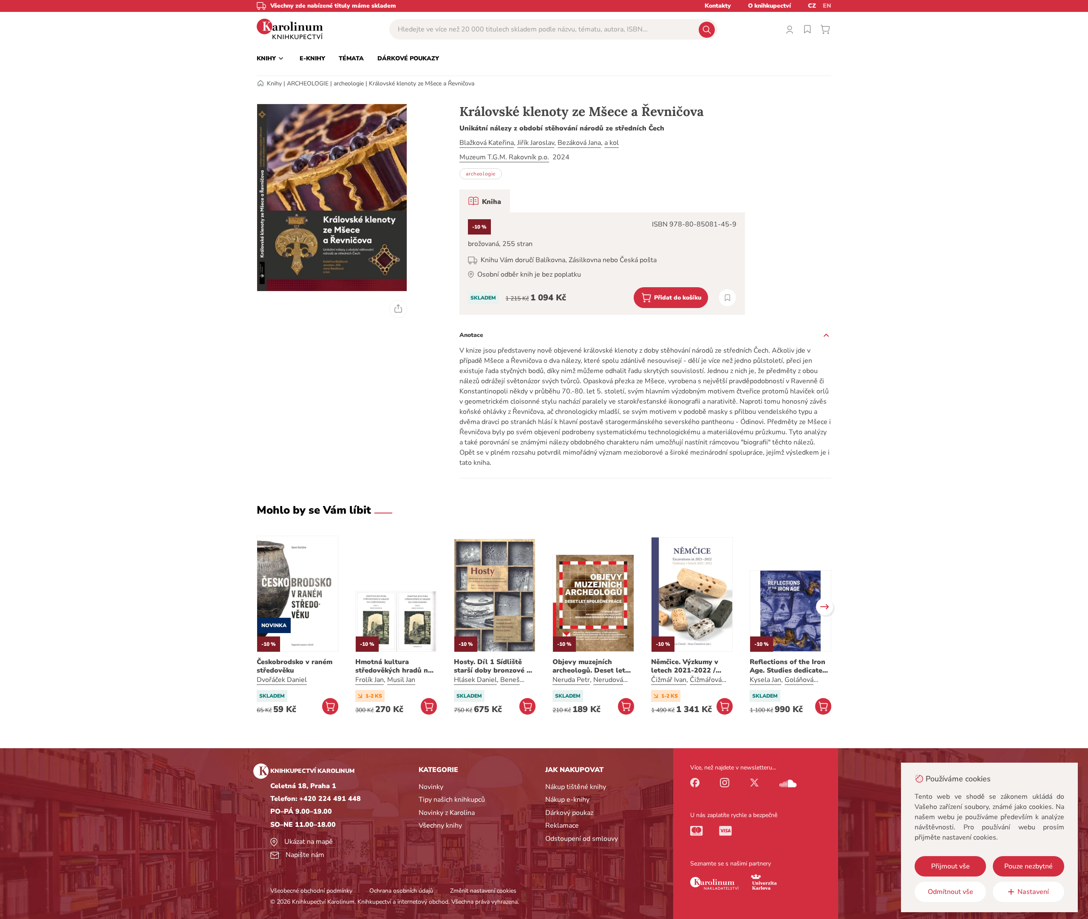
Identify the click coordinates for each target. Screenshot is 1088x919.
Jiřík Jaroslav (535, 142)
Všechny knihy (440, 825)
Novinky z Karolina (447, 812)
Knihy (274, 83)
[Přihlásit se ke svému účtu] (790, 29)
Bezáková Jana (579, 142)
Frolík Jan (369, 679)
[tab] (484, 200)
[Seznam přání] (807, 29)
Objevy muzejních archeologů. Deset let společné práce (588, 666)
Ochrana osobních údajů (401, 891)
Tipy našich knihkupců (452, 799)
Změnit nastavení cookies (483, 891)
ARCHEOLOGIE (308, 83)
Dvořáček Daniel (282, 679)
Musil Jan (401, 679)
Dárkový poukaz (569, 812)
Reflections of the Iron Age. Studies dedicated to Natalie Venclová (788, 666)
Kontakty (718, 6)
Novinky (431, 787)
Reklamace (562, 825)
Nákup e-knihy (567, 799)
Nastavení (1033, 891)
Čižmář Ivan (668, 679)
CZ (812, 6)
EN (827, 6)
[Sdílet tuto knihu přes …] (398, 309)
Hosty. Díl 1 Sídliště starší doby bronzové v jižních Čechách (492, 666)
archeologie (349, 83)
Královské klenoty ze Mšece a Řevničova (421, 83)
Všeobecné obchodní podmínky (311, 891)
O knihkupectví (769, 6)
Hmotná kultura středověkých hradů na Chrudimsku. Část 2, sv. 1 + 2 (394, 666)
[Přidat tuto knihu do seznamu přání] (727, 297)
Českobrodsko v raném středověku (294, 666)
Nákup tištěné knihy (575, 787)
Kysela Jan (765, 679)
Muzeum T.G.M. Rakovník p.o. (504, 157)
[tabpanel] (602, 263)
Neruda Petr (571, 679)
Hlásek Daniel (475, 679)
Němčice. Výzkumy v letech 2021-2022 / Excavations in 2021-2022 (686, 666)
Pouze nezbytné (1028, 866)
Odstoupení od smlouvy (581, 838)
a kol (611, 142)
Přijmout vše (950, 866)
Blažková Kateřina (486, 142)
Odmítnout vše (950, 891)
